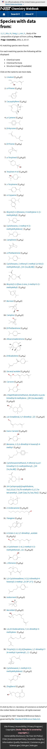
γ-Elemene (11, 563)
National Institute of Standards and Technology (6, 8)
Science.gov (15, 745)
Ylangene (11, 518)
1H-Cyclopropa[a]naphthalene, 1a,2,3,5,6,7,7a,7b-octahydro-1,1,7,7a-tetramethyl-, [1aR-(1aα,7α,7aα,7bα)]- (23, 489)
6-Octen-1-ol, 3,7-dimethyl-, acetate (22, 533)
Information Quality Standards (15, 742)
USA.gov (25, 745)
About (28, 14)
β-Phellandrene (13, 328)
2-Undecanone (13, 508)
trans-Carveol (12, 431)
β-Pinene (10, 144)
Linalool (10, 77)
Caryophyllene (13, 101)
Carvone (10, 381)
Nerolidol (11, 610)
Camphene (11, 239)
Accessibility (21, 726)
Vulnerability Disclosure (14, 736)
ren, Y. (22, 33)
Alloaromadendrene (15, 339)
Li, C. (3, 33)
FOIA (4, 739)
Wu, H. (8, 33)
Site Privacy (9, 726)
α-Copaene (11, 195)
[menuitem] (4, 14)
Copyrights (10, 729)
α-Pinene (10, 88)
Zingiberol (11, 686)
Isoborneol (11, 597)
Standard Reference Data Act (27, 719)
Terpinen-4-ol (13, 171)
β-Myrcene (11, 128)
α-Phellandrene (13, 253)
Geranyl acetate (13, 371)
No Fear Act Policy (34, 736)
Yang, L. (15, 33)
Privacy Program (35, 726)
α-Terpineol (12, 157)
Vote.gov (33, 745)
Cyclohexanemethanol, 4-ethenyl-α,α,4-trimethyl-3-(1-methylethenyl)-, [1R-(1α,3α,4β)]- (24, 465)
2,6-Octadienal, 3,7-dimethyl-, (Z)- (21, 416)
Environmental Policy (17, 739)
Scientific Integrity (36, 739)
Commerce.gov (37, 742)
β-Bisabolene (12, 355)
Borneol (10, 301)
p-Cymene (11, 117)
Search (14, 14)
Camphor (11, 315)
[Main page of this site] (4, 14)
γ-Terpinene (12, 184)
